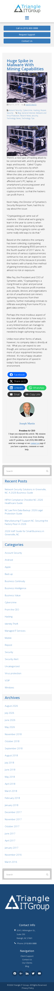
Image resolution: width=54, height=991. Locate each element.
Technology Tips (28, 118)
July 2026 (9, 712)
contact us (35, 443)
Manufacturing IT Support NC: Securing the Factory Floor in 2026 (26, 522)
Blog (19, 113)
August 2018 (11, 755)
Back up (9, 573)
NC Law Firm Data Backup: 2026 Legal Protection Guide (24, 512)
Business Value (13, 595)
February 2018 (12, 797)
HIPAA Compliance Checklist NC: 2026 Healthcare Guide (24, 501)
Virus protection (13, 673)
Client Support (27, 956)
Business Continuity (15, 581)
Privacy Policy (28, 988)
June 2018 (10, 769)
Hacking (36, 110)
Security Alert (11, 659)
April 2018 (10, 783)
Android (9, 559)
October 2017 (12, 826)
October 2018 (12, 741)
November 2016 (13, 854)
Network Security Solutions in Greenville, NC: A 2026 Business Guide (25, 491)
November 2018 (13, 734)
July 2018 (9, 762)
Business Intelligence (15, 588)
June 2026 (10, 720)
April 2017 (10, 840)
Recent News (25, 115)
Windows (9, 687)
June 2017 (10, 833)
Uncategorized (12, 666)
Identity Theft (11, 623)
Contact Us (27, 41)
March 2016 (11, 861)
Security (10, 113)
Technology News (14, 118)
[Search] (47, 471)
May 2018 (10, 776)
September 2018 (13, 748)
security (35, 115)
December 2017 (13, 812)
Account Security (15, 110)
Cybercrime (27, 110)
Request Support (27, 34)
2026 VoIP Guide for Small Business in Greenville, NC (24, 533)
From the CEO (12, 609)
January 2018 (11, 805)
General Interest (28, 113)
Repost (43, 110)
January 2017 (11, 847)
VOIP (7, 680)
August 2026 (11, 705)
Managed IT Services (15, 630)
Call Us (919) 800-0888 (27, 28)
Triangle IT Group (27, 2)
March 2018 (11, 790)
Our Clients (27, 962)
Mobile (8, 637)
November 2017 (13, 819)
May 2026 (10, 727)
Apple (8, 566)
